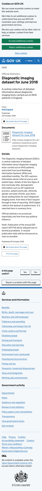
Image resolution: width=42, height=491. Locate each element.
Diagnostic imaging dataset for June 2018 (23, 134)
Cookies (22, 437)
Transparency (8, 416)
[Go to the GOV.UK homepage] (11, 61)
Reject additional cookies (21, 47)
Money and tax (9, 363)
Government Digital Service (15, 451)
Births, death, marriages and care (18, 312)
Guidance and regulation (13, 402)
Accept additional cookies (21, 41)
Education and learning (13, 345)
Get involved (8, 425)
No (37, 272)
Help (4, 437)
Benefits (6, 307)
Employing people (10, 349)
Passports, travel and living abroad (18, 368)
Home (4, 67)
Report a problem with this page (21, 282)
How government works (13, 421)
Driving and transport (12, 340)
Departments (8, 393)
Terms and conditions (12, 444)
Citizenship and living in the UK (16, 326)
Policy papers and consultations (17, 411)
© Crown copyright (21, 485)
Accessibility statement (13, 440)
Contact (30, 440)
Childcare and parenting (13, 321)
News (4, 397)
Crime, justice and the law (14, 331)
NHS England (7, 109)
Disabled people (9, 335)
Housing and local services (14, 359)
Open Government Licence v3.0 (17, 463)
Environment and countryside (16, 354)
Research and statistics (13, 407)
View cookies (21, 53)
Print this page (12, 254)
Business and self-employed (15, 317)
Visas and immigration (12, 373)
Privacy (12, 437)
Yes (26, 272)
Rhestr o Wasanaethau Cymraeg (17, 447)
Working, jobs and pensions (15, 377)
